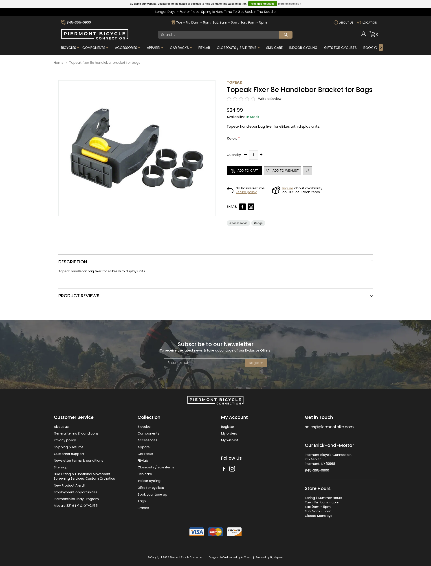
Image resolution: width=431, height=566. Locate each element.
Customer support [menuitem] (69, 454)
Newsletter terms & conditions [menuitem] (78, 460)
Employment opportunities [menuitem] (75, 492)
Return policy (246, 192)
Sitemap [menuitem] (61, 467)
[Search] (285, 35)
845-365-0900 (79, 22)
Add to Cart (247, 170)
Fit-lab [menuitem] (143, 460)
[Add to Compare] (307, 170)
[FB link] (242, 206)
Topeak (234, 82)
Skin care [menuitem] (145, 474)
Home (59, 63)
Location (370, 22)
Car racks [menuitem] (145, 454)
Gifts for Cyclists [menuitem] (340, 48)
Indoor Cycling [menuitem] (303, 48)
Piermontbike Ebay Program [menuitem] (76, 499)
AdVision (246, 557)
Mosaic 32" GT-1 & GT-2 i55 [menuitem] (76, 505)
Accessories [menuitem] (126, 48)
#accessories (238, 223)
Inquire (287, 188)
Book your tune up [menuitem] (152, 494)
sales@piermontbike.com (329, 427)
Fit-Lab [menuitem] (204, 48)
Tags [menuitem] (142, 501)
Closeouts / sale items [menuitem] (156, 467)
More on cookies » (289, 3)
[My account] (363, 36)
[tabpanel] (215, 271)
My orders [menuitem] (229, 433)
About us (346, 22)
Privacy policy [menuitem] (65, 440)
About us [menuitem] (61, 426)
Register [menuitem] (227, 426)
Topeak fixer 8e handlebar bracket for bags (104, 63)
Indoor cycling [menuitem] (149, 481)
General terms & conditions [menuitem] (76, 433)
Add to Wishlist (286, 170)
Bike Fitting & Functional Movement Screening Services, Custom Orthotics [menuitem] (84, 476)
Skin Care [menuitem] (274, 48)
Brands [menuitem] (143, 508)
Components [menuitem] (93, 48)
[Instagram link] (251, 206)
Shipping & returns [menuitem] (69, 447)
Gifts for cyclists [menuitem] (151, 487)
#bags (258, 223)
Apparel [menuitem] (153, 48)
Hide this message (263, 3)
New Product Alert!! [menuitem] (69, 485)
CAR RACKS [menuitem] (179, 48)
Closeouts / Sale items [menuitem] (237, 48)
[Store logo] (94, 38)
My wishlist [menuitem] (229, 440)
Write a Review (269, 99)
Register (256, 363)
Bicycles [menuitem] (68, 48)
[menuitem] (363, 34)
